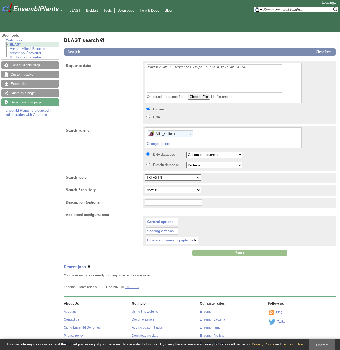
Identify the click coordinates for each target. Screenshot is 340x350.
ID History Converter (25, 57)
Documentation (143, 319)
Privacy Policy (263, 344)
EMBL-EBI (132, 287)
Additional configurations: (87, 215)
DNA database (164, 155)
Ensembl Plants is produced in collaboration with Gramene (28, 113)
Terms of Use (292, 344)
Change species (159, 144)
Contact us (71, 319)
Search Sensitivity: (81, 190)
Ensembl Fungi (211, 327)
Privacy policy (74, 335)
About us (70, 311)
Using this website (145, 311)
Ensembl (206, 311)
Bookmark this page (26, 102)
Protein (158, 109)
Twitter (282, 321)
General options (160, 222)
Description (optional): (84, 202)
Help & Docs (149, 10)
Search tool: (76, 177)
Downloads (125, 10)
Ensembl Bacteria (212, 319)
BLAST (74, 10)
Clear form (324, 52)
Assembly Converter (25, 53)
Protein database (166, 165)
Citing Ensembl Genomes (82, 327)
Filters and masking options (170, 240)
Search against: (78, 130)
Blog (168, 10)
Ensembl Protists (212, 335)
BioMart (92, 10)
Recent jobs (75, 267)
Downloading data (145, 335)
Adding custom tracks (147, 327)
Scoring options (160, 231)
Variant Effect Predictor (28, 49)
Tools (108, 10)
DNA (156, 117)
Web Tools (14, 40)
